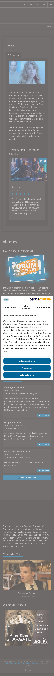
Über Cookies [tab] (26, 307)
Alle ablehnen (27, 375)
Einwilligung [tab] (9, 307)
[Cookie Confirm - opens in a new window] (40, 299)
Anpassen (27, 368)
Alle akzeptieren (27, 361)
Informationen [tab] (44, 307)
